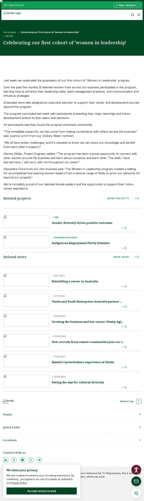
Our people (10, 32)
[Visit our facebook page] (14, 460)
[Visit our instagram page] (22, 460)
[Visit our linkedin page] (5, 460)
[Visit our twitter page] (31, 460)
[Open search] (132, 15)
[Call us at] (136, 493)
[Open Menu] (138, 15)
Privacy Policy (19, 482)
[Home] (13, 14)
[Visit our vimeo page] (39, 460)
